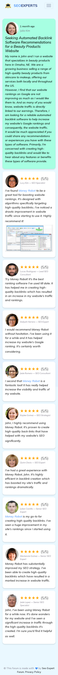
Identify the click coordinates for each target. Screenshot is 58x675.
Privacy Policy (33, 671)
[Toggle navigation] (49, 6)
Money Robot (27, 190)
